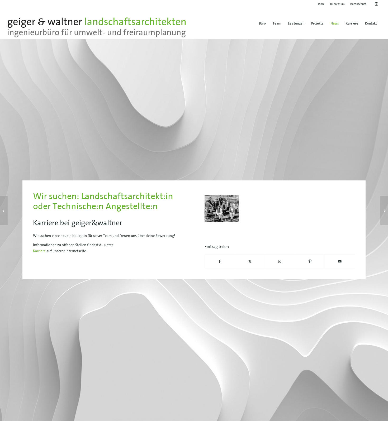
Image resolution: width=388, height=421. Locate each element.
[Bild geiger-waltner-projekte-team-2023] (224, 210)
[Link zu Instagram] (376, 4)
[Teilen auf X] (250, 262)
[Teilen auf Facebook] (220, 262)
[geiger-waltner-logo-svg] (97, 27)
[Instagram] (4, 210)
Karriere (39, 251)
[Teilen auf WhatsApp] (280, 262)
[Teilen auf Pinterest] (310, 262)
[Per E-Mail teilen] (340, 262)
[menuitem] (321, 4)
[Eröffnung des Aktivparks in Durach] (384, 210)
